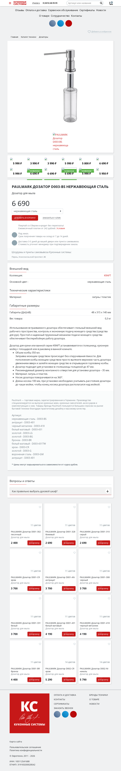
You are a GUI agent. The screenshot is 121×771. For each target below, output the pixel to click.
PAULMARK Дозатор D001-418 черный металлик (95, 624)
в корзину (34, 542)
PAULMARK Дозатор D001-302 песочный (26, 533)
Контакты (59, 699)
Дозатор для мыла (20, 537)
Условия (61, 228)
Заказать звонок (63, 708)
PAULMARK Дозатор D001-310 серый (95, 533)
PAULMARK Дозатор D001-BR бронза (25, 670)
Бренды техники (98, 695)
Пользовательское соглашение (25, 747)
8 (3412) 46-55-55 (50, 3)
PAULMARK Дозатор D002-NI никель (94, 670)
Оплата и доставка (65, 695)
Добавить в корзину (25, 217)
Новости (94, 703)
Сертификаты (61, 703)
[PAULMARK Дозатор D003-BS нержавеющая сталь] (60, 85)
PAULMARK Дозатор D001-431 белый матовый (60, 624)
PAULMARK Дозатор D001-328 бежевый (60, 533)
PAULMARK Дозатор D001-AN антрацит (60, 578)
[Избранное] (40, 507)
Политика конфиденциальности (26, 750)
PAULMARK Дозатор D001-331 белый (26, 624)
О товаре (94, 699)
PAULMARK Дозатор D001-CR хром (25, 578)
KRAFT (107, 275)
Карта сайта (16, 741)
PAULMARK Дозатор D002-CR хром (59, 670)
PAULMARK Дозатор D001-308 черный (95, 578)
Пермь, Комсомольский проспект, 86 (29, 257)
